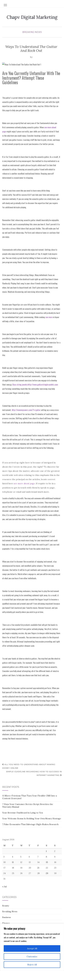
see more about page (24, 483)
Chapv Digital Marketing (32, 17)
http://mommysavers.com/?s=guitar (26, 409)
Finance (6, 923)
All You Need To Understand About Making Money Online (28, 766)
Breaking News (32, 32)
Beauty (5, 905)
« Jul (4, 886)
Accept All (32, 948)
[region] (32, 947)
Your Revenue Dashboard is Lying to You (22, 812)
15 (47, 862)
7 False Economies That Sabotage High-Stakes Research (30, 824)
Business (6, 917)
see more (49, 317)
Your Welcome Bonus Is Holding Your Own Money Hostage (31, 818)
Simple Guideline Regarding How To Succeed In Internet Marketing (34, 773)
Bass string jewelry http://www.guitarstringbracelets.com (35, 384)
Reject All (32, 964)
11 (13, 862)
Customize (32, 956)
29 (47, 873)
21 (38, 867)
